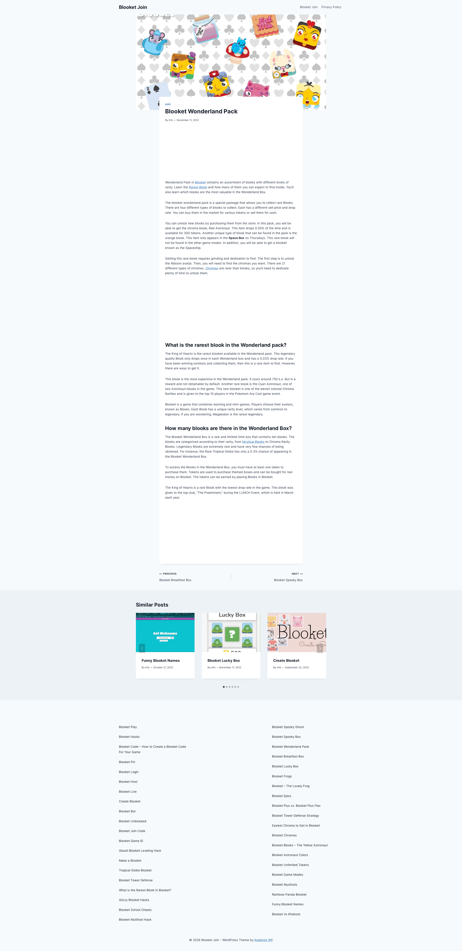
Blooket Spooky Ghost (288, 727)
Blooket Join (309, 7)
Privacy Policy (331, 7)
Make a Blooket (130, 860)
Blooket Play (128, 727)
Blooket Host (128, 781)
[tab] (224, 687)
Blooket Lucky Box (224, 660)
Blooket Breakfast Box (175, 577)
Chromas (211, 268)
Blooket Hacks (129, 737)
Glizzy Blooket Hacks (134, 900)
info (171, 120)
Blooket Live (128, 791)
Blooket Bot (127, 811)
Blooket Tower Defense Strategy (295, 815)
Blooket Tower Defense (136, 880)
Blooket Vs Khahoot (286, 914)
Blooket (200, 182)
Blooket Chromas (284, 835)
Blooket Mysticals (284, 884)
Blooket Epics (281, 796)
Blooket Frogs (282, 776)
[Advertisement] (231, 153)
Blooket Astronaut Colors (290, 855)
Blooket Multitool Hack (135, 919)
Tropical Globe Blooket (135, 870)
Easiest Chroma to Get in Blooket (296, 825)
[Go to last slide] (142, 648)
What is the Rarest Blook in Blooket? (145, 890)
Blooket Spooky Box (288, 577)
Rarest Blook (198, 187)
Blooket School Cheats (135, 910)
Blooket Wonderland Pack (290, 746)
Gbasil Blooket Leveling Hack (140, 850)
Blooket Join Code (132, 831)
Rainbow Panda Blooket (289, 894)
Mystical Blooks (253, 442)
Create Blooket (286, 660)
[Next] (320, 648)
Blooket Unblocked (132, 821)
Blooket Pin (127, 762)
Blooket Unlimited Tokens (290, 865)
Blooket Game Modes (287, 874)
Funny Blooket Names (161, 660)
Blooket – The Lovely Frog (291, 786)
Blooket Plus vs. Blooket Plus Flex (296, 805)
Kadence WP (263, 940)
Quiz (168, 104)
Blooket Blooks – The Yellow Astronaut (300, 845)
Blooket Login (129, 772)
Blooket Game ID (131, 841)
